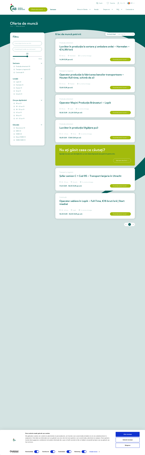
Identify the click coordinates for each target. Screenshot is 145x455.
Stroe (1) (18, 91)
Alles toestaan (128, 434)
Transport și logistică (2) (23, 69)
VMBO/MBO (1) (21, 140)
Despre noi (106, 9)
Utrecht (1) (19, 94)
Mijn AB (122, 3)
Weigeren (127, 445)
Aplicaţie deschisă (121, 160)
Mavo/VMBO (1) (21, 137)
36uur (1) (18, 103)
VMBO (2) (19, 134)
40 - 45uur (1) (20, 118)
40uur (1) (19, 112)
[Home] (17, 9)
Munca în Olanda (82, 9)
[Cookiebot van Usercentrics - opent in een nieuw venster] (14, 451)
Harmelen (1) (19, 85)
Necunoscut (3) (20, 128)
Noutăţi (96, 9)
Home (11, 26)
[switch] (52, 451)
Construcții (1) (20, 72)
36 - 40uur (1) (20, 106)
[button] (131, 3)
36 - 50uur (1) (20, 109)
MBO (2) (18, 131)
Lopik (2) (18, 82)
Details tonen (93, 451)
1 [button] (129, 224)
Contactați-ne (130, 9)
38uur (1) (18, 115)
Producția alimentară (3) (23, 66)
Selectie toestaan (128, 440)
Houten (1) (19, 88)
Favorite (112, 3)
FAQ (117, 9)
